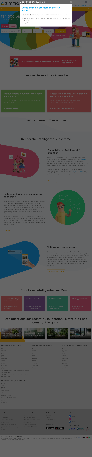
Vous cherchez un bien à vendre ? (11, 345)
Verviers (3, 368)
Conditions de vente (44, 438)
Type (24, 31)
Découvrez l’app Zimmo (56, 271)
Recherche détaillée (57, 35)
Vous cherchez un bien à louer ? (42, 345)
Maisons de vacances (6, 394)
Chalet (2, 385)
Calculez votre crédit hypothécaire (56, 307)
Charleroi (3, 360)
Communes (4, 439)
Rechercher (60, 31)
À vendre (5, 26)
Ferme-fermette (5, 390)
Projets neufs (19, 9)
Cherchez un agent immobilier (78, 307)
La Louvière (4, 362)
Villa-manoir (4, 402)
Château (3, 387)
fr (89, 1)
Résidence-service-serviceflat (9, 397)
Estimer (7, 230)
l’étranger (84, 160)
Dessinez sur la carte (11, 108)
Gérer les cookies (34, 438)
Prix (35, 31)
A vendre (4, 9)
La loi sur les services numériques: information (61, 438)
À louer (13, 26)
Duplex (3, 389)
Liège (2, 351)
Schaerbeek (4, 365)
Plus (64, 5)
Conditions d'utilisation (6, 438)
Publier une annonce (54, 5)
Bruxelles (3, 350)
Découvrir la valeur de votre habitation (33, 307)
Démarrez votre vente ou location (61, 108)
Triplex (3, 400)
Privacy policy (25, 438)
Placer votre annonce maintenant (10, 307)
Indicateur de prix (60, 9)
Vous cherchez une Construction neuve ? (75, 345)
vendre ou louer (78, 171)
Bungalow (3, 383)
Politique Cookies (17, 438)
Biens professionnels (31, 9)
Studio (2, 399)
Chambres (48, 31)
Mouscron (3, 363)
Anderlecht (4, 358)
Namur (2, 355)
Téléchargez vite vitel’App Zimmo (69, 62)
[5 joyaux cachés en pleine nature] (57, 332)
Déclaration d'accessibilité (13, 439)
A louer (10, 9)
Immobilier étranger (33, 3)
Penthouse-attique (6, 395)
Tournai (3, 367)
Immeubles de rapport (46, 9)
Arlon (2, 348)
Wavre (2, 357)
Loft (2, 392)
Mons (2, 353)
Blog (89, 9)
